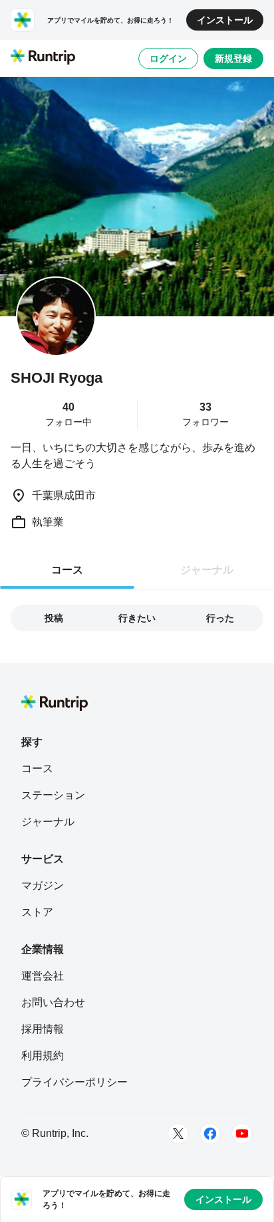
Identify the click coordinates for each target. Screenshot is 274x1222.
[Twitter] (178, 1133)
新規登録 (233, 58)
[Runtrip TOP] (43, 57)
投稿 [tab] (54, 618)
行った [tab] (220, 618)
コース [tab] (67, 569)
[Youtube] (242, 1133)
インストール (225, 20)
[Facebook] (210, 1133)
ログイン (168, 58)
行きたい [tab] (137, 618)
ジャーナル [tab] (206, 569)
